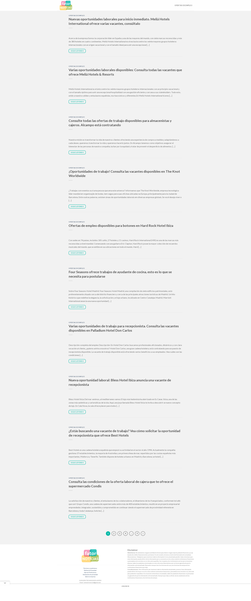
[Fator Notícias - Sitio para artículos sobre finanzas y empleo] (68, 5)
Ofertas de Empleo (183, 5)
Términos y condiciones (90, 568)
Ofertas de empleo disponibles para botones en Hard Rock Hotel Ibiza (121, 225)
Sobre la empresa (90, 576)
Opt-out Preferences (90, 572)
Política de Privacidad (90, 570)
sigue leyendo (77, 51)
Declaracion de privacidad (90, 574)
